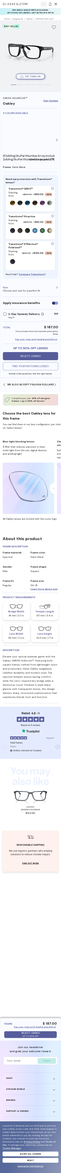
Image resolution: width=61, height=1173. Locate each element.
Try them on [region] (32, 76)
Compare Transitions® (32, 274)
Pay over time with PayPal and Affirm (36, 339)
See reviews (50, 100)
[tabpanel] (30, 56)
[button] (44, 589)
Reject (30, 1160)
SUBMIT (47, 1060)
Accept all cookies (30, 1154)
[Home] (15, 4)
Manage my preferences (30, 1166)
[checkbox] (55, 303)
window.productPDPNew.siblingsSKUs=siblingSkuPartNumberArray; (42, 159)
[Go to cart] (49, 4)
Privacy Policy (32, 1141)
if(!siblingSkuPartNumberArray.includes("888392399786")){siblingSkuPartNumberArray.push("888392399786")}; (16, 157)
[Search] (42, 4)
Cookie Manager (12, 1148)
